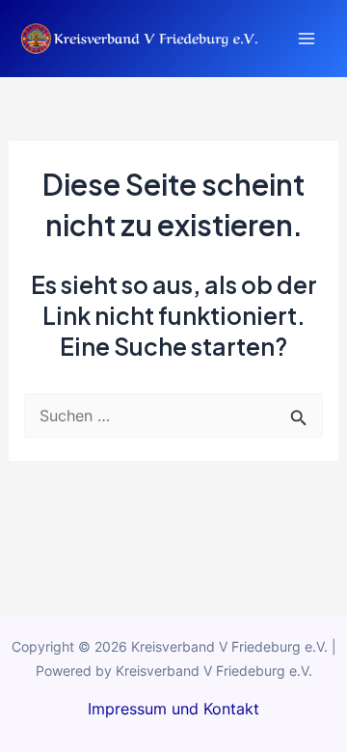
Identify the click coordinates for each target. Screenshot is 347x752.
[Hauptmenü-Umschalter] (306, 39)
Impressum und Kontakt (173, 708)
